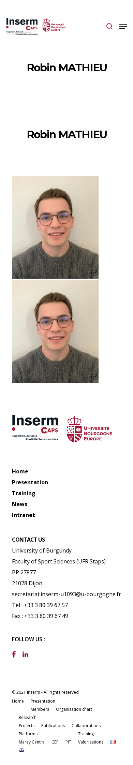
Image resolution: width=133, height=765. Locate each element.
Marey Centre (32, 742)
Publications (53, 726)
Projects (26, 726)
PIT (68, 742)
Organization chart (74, 709)
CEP (55, 742)
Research (27, 717)
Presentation (30, 482)
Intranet (23, 515)
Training (23, 493)
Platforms (28, 734)
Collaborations (86, 726)
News (19, 504)
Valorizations (90, 742)
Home (20, 471)
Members (40, 709)
